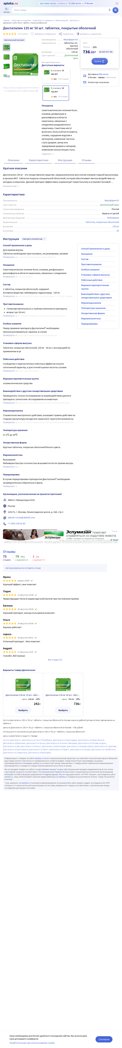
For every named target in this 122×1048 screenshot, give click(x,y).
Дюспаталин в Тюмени (31, 746)
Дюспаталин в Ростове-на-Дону (92, 743)
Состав (84, 259)
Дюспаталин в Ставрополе (15, 752)
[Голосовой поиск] (109, 10)
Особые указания (90, 269)
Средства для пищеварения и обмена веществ (50, 20)
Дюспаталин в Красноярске (15, 749)
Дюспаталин (74, 20)
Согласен (104, 1039)
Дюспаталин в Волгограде (54, 746)
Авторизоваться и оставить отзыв (23, 567)
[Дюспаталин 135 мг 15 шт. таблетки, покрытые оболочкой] (56, 75)
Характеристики (38, 160)
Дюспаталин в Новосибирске (91, 740)
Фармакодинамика (91, 302)
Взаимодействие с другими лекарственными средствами (96, 295)
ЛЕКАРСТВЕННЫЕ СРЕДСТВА (21, 20)
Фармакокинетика (91, 318)
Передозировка (89, 323)
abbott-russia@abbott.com (21, 517)
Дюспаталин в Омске (35, 743)
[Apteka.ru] (11, 3)
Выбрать (23, 710)
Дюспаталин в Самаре (80, 749)
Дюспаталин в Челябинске (103, 749)
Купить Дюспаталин (12, 740)
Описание (13, 160)
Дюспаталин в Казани (59, 749)
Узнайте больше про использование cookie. (32, 1042)
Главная (6, 20)
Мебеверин (113, 217)
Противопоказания (91, 264)
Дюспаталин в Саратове (105, 746)
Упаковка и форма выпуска (95, 274)
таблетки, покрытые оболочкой (102, 221)
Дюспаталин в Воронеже (14, 743)
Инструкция (65, 160)
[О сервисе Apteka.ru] (116, 3)
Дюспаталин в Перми (38, 749)
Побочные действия (91, 279)
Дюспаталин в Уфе (11, 746)
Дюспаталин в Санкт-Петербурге (37, 740)
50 (118, 230)
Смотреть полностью (32, 239)
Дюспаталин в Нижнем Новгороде (61, 743)
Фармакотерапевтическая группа (95, 287)
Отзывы (86, 160)
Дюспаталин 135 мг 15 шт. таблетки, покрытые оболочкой (23, 694)
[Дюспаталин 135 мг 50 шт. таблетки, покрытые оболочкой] (56, 93)
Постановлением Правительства (53, 771)
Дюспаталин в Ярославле (39, 752)
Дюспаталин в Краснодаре (65, 740)
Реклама (114, 531)
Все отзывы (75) (55, 659)
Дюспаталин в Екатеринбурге (80, 746)
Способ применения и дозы (95, 248)
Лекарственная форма (93, 313)
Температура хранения (93, 307)
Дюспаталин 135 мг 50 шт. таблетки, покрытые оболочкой (63, 694)
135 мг (115, 226)
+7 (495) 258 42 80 (16, 523)
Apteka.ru (39, 758)
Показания (86, 253)
